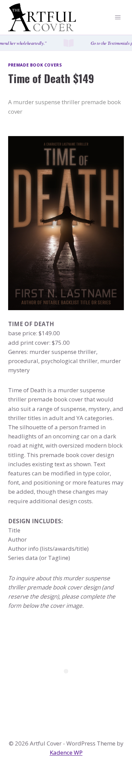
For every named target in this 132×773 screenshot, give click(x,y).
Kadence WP (66, 752)
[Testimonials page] (66, 43)
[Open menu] (117, 17)
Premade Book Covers (35, 65)
